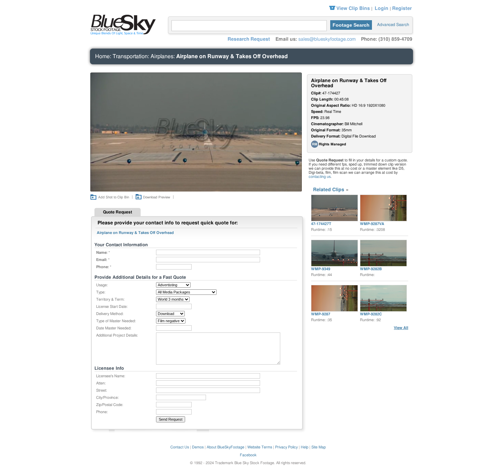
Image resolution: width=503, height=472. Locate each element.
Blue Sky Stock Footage (121, 24)
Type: (100, 292)
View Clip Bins (353, 8)
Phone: (102, 412)
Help (304, 447)
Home (102, 56)
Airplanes (162, 56)
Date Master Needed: (113, 328)
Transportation (130, 56)
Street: (101, 390)
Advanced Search (393, 25)
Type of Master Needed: (116, 321)
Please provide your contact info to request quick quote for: (168, 223)
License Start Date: (112, 307)
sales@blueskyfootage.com (327, 39)
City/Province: (107, 397)
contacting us (320, 177)
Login (381, 8)
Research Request (249, 39)
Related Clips (328, 189)
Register (402, 8)
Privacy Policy (286, 447)
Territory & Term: (110, 299)
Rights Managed (332, 144)
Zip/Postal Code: (109, 405)
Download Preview (156, 197)
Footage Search (351, 25)
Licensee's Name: (110, 376)
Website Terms (259, 447)
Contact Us (179, 447)
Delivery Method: (110, 314)
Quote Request (117, 212)
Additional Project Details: (117, 335)
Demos (198, 447)
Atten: (101, 383)
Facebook (248, 455)
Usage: (102, 285)
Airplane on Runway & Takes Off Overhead (232, 56)
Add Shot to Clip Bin (113, 197)
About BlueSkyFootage (225, 447)
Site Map (318, 447)
